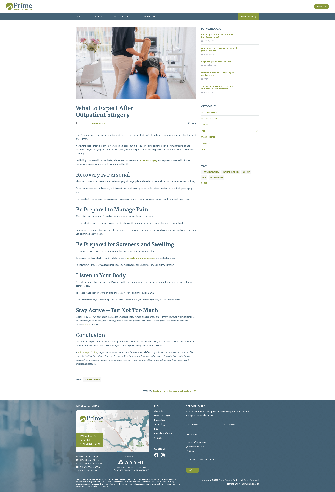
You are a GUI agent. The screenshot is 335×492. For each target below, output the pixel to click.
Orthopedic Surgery (229, 118)
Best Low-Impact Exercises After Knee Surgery (173, 391)
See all (204, 182)
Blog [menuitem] (171, 16)
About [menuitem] (97, 16)
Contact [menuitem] (158, 437)
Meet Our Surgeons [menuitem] (163, 415)
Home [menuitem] (79, 16)
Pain (229, 149)
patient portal (247, 17)
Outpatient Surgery (97, 123)
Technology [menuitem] (159, 424)
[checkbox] (222, 445)
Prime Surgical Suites (87, 352)
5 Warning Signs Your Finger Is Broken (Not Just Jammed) (218, 35)
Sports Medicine (229, 137)
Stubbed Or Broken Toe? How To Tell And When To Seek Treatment (217, 87)
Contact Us (321, 6)
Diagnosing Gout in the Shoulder (216, 61)
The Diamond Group (249, 483)
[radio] (222, 442)
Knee (229, 131)
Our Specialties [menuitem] (119, 16)
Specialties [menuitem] (159, 420)
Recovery (229, 125)
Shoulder (229, 143)
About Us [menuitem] (158, 411)
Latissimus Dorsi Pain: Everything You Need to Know (218, 73)
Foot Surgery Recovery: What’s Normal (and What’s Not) (219, 49)
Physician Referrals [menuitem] (147, 16)
